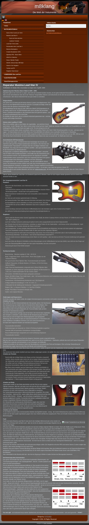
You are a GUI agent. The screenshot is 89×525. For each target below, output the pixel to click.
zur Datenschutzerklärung (54, 33)
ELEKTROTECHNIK (10, 78)
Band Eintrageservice (11, 81)
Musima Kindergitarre (12, 49)
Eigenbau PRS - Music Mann (13, 54)
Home (6, 26)
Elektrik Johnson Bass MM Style (14, 62)
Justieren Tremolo (14, 41)
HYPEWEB (47, 516)
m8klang (44, 6)
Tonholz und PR (10, 68)
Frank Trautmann (47, 523)
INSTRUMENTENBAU (10, 29)
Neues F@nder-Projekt (12, 60)
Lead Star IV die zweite (12, 43)
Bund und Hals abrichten (15, 38)
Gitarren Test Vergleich (12, 65)
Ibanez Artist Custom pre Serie (14, 32)
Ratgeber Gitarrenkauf (12, 71)
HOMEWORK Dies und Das (12, 74)
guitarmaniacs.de (40, 169)
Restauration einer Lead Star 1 (14, 46)
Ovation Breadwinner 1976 (13, 52)
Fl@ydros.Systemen (16, 450)
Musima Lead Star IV (11, 35)
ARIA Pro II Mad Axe (11, 57)
